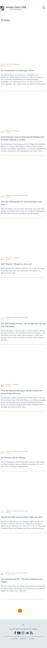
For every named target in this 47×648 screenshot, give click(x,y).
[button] (43, 8)
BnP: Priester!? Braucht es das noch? (16, 264)
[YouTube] (19, 632)
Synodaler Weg (10, 574)
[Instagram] (23, 632)
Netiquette (15, 638)
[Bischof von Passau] (13, 7)
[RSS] (31, 632)
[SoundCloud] (27, 632)
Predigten (8, 386)
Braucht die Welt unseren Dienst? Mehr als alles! (21, 517)
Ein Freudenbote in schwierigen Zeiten (17, 70)
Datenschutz (23, 638)
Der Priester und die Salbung (13, 457)
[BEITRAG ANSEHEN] (23, 43)
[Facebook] (15, 632)
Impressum (32, 638)
